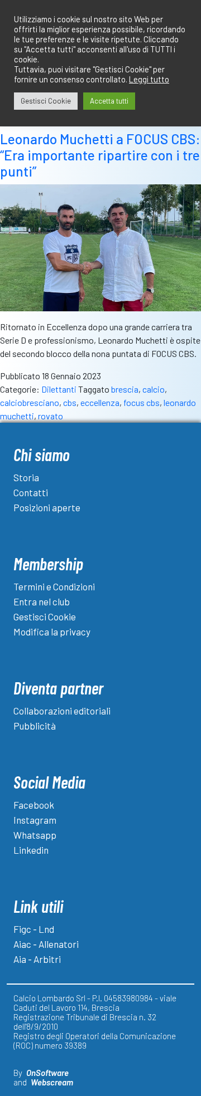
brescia (124, 389)
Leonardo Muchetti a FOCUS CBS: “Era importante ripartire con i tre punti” (100, 155)
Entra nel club (41, 601)
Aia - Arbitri (37, 959)
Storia (26, 477)
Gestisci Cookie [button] (46, 100)
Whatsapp (34, 834)
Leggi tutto (149, 79)
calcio (153, 389)
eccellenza (99, 402)
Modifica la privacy (51, 631)
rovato (50, 415)
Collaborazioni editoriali (62, 710)
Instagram (34, 819)
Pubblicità (34, 725)
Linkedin (31, 849)
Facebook (33, 804)
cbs (69, 402)
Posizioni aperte (46, 507)
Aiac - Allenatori (46, 944)
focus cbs (141, 402)
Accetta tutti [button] (109, 100)
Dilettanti (58, 389)
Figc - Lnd (33, 928)
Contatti (30, 492)
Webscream (52, 1082)
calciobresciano (29, 402)
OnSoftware (47, 1073)
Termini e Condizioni (54, 586)
